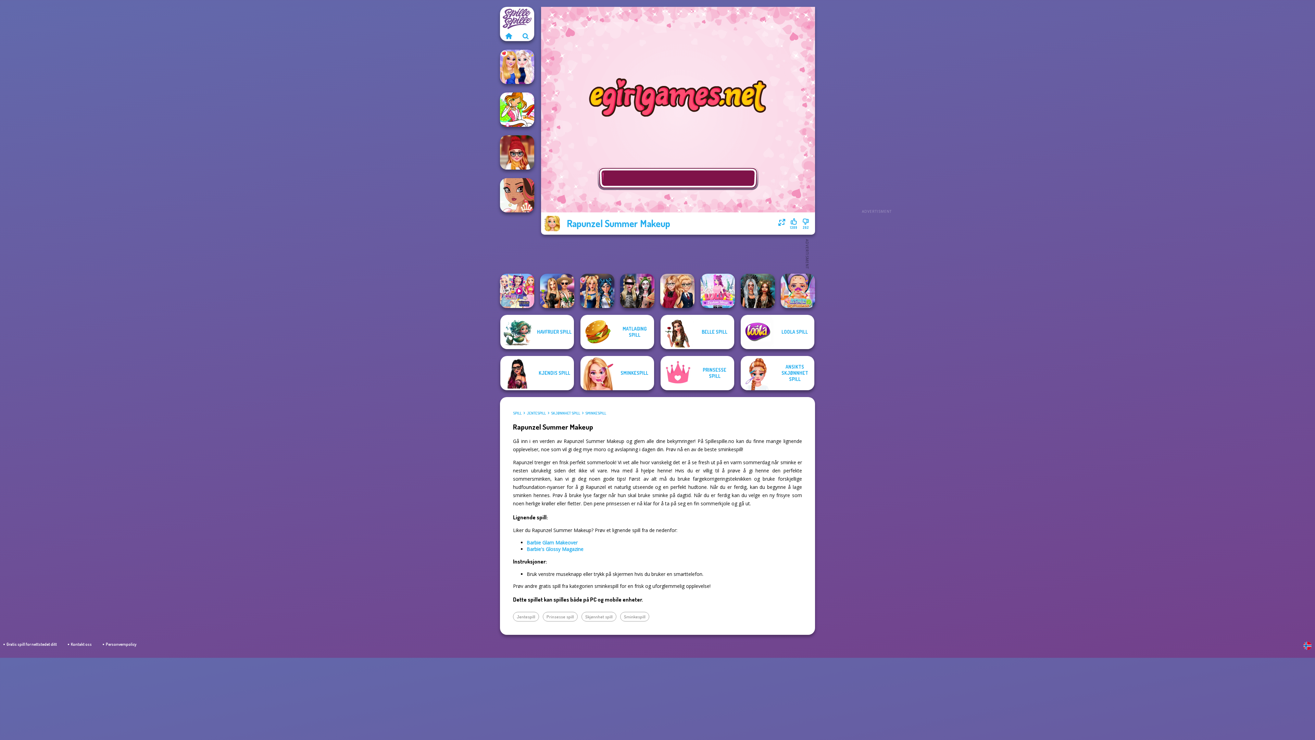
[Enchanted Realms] (758, 291)
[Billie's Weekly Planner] (637, 291)
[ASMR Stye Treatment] (798, 291)
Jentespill (536, 413)
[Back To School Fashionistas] (677, 291)
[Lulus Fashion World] (718, 291)
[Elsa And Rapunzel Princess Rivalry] (517, 291)
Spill (517, 413)
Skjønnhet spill (565, 413)
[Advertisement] (876, 109)
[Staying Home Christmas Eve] (517, 152)
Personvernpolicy (121, 644)
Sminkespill (595, 413)
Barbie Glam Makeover (552, 542)
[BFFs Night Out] (517, 67)
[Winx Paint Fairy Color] (517, 109)
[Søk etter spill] (525, 36)
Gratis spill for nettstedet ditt (32, 644)
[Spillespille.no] (508, 36)
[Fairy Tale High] (517, 195)
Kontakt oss (81, 644)
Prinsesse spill (560, 616)
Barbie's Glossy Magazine (555, 549)
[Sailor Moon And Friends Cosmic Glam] (597, 291)
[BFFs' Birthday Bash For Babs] (557, 291)
